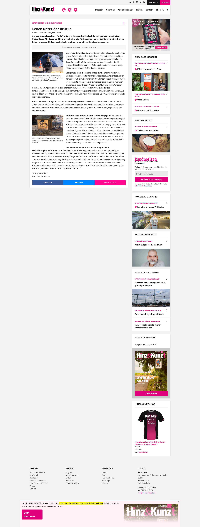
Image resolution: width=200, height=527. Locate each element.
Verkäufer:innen (125, 10)
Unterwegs (106, 480)
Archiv (68, 478)
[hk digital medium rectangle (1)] (151, 50)
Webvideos (70, 480)
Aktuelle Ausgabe (72, 475)
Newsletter (153, 2)
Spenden (165, 2)
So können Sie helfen (38, 480)
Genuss (105, 472)
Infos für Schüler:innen (39, 483)
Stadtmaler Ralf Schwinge (146, 203)
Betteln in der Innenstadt (146, 127)
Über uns (110, 10)
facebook (140, 2)
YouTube (130, 2)
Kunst (104, 475)
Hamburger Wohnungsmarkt (147, 279)
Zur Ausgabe (151, 393)
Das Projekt (34, 475)
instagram (137, 2)
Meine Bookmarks (75, 9)
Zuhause (105, 483)
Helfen (139, 10)
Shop (158, 10)
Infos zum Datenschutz (143, 186)
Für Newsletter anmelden (151, 179)
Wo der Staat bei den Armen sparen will (150, 64)
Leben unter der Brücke (52, 29)
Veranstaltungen (72, 483)
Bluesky (144, 2)
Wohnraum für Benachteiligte (148, 310)
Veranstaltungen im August (147, 107)
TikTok (133, 2)
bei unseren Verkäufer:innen (49, 506)
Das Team (34, 478)
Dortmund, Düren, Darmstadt (147, 321)
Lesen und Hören (108, 478)
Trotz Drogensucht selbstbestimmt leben (150, 95)
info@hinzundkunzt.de (146, 493)
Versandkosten (143, 452)
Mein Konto (63, 9)
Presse (32, 486)
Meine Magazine (69, 9)
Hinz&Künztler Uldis (143, 241)
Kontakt (149, 10)
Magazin (99, 10)
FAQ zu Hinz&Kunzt (37, 472)
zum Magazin (29, 514)
